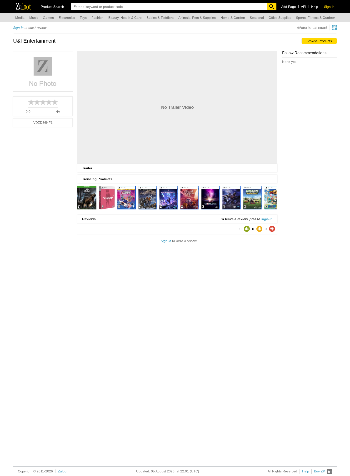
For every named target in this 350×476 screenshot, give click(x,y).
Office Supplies (280, 18)
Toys (83, 18)
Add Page (288, 6)
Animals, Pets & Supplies (197, 18)
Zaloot (62, 471)
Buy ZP (319, 471)
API (303, 6)
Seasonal (257, 18)
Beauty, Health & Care (125, 18)
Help (314, 6)
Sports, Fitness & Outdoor (315, 18)
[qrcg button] (334, 27)
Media (20, 18)
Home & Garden (232, 18)
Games (48, 18)
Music (33, 18)
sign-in (267, 219)
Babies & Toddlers (160, 18)
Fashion (97, 18)
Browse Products (319, 41)
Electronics (67, 18)
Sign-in (18, 28)
